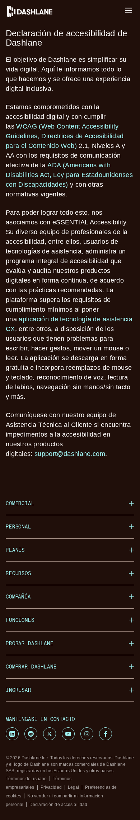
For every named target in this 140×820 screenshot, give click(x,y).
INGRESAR (18, 690)
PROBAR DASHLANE (29, 643)
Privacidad (51, 787)
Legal (73, 787)
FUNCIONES (20, 620)
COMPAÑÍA (18, 596)
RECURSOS (18, 573)
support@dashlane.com (69, 453)
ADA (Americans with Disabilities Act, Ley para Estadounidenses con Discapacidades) (69, 175)
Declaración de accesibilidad (58, 804)
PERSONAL (18, 526)
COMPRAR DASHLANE (31, 666)
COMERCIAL (20, 503)
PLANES (15, 550)
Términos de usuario (26, 778)
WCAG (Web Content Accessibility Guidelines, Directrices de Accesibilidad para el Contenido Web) (64, 136)
